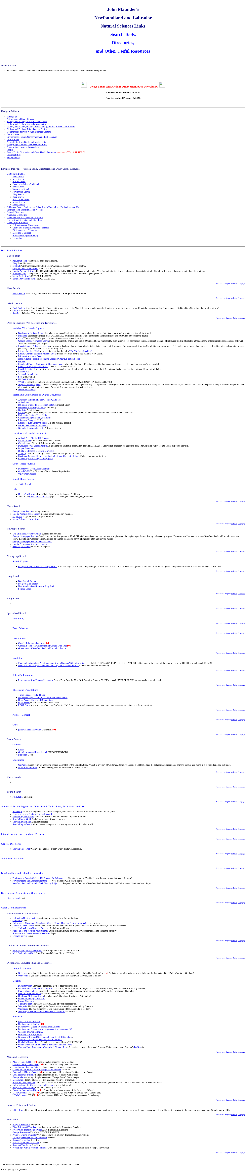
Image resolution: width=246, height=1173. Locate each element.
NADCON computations (24, 1082)
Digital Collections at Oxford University (36, 451)
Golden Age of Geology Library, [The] (35, 458)
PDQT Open (24, 705)
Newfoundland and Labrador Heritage (30, 881)
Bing (15, 263)
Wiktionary (23, 1009)
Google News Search (22, 511)
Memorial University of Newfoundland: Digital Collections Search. (48, 665)
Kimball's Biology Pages (29, 1042)
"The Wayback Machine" (80, 351)
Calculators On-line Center (25, 918)
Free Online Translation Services (27, 1130)
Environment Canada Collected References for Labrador (38, 878)
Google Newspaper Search (25, 536)
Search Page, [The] (21, 849)
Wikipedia (22, 1006)
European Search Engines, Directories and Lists (34, 814)
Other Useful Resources (17, 222)
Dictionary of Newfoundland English (35, 988)
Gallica (21, 412)
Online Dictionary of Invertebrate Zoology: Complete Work (45, 1044)
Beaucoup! (17, 811)
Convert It (17, 920)
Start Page (17, 313)
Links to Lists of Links (39, 496)
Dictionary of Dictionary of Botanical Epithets (39, 1026)
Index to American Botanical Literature (35, 680)
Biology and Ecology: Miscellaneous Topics (27, 129)
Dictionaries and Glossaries (25, 230)
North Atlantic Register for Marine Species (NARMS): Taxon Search (49, 359)
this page (241, 283)
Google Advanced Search (24, 271)
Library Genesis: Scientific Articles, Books (37, 353)
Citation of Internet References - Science (31, 227)
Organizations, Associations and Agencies (25, 147)
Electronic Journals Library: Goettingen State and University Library (49, 456)
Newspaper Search (21, 189)
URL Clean (18, 1110)
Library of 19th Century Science (32, 423)
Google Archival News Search (26, 514)
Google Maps (19, 1077)
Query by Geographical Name (26, 1090)
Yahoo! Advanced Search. (24, 279)
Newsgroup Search (21, 192)
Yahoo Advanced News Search (27, 519)
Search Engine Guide (22, 819)
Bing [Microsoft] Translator (25, 1127)
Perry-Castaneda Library (24, 1087)
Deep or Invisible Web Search (26, 184)
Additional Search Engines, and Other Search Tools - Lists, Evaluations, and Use (43, 207)
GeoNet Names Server (23, 1075)
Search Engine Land (22, 822)
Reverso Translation (21, 1140)
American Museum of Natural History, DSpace (39, 400)
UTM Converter (20, 1092)
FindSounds (18, 797)
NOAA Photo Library (28, 767)
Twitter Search (24, 484)
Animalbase (23, 402)
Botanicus (22, 336)
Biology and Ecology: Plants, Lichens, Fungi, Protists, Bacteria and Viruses (41, 126)
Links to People (14, 898)
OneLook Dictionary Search (31, 996)
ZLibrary (22, 453)
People (10, 150)
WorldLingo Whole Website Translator (30, 1147)
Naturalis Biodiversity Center (31, 428)
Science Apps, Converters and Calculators (31, 933)
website (234, 283)
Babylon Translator (21, 1124)
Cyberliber (23, 443)
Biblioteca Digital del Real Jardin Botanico (37, 405)
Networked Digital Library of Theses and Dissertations (42, 697)
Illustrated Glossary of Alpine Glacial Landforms (40, 1039)
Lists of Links (13, 139)
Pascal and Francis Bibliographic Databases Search (41, 364)
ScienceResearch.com (28, 374)
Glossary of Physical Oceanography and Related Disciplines (45, 1037)
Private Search (19, 181)
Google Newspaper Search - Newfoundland (32, 541)
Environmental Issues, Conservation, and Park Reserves (32, 137)
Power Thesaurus (26, 1001)
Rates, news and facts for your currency (30, 931)
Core (20, 338)
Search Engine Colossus (23, 816)
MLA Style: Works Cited (24, 953)
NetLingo (22, 973)
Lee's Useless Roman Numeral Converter (31, 928)
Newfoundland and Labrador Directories (25, 217)
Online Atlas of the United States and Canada (33, 1085)
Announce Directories (17, 215)
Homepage (12, 116)
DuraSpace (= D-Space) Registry (33, 446)
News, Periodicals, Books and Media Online (27, 142)
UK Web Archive (26, 379)
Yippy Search (19, 293)
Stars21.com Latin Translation (26, 1142)
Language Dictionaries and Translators (30, 1137)
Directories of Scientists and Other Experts (26, 220)
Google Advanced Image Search (32, 752)
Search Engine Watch (22, 824)
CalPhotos (22, 765)
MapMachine (18, 1080)
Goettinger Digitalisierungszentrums (34, 417)
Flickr (20, 749)
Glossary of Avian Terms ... (30, 1032)
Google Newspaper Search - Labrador (30, 544)
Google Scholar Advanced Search (33, 341)
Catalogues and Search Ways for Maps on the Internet (37, 1069)
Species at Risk (13, 155)
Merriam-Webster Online (29, 993)
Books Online (24, 440)
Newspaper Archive (21, 546)
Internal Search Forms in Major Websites (25, 210)
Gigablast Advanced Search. (25, 268)
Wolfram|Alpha (19, 273)
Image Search (19, 202)
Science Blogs (24, 589)
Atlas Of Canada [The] (23, 1062)
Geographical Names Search (25, 1072)
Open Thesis (24, 702)
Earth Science (13, 134)
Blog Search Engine (27, 581)
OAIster (21, 361)
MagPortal (17, 516)
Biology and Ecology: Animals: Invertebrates (27, 121)
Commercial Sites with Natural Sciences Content (29, 132)
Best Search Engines (16, 174)
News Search (18, 186)
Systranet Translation (22, 1145)
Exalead (16, 266)
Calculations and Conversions (26, 225)
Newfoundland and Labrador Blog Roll (36, 586)
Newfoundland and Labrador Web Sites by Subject (35, 883)
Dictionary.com (25, 986)
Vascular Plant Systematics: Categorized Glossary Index (43, 1047)
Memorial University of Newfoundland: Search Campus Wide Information (51, 663)
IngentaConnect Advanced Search (33, 346)
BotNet (137, 1047)
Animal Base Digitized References (33, 438)
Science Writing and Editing (25, 235)
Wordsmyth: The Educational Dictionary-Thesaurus (41, 1011)
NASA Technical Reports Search (33, 425)
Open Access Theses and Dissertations (35, 700)
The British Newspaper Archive (27, 533)
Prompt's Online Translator (25, 1135)
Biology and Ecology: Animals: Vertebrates (26, 124)
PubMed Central (25, 369)
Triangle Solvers (20, 936)
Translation (17, 238)
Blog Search (18, 194)
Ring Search (18, 197)
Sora (20, 377)
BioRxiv (22, 410)
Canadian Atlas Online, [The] (26, 1064)
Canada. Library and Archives (31, 643)
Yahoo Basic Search (22, 276)
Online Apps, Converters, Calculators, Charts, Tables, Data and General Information (50, 923)
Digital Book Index (27, 448)
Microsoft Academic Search (30, 356)
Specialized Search (21, 199)
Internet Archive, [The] (28, 351)
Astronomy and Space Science (20, 119)
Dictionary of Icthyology (29, 1024)
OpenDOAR (24, 471)
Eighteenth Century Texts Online (33, 415)
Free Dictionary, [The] (28, 991)
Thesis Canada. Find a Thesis (31, 695)
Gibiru (15, 310)
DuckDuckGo (19, 308)
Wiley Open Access (27, 474)
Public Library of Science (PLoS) (33, 366)
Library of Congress (27, 420)
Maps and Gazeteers (22, 233)
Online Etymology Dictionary (31, 998)
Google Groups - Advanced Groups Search (37, 566)
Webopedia (23, 975)
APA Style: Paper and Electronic (27, 950)
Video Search (19, 204)
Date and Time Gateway (23, 925)
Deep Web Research (27, 494)
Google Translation (21, 1132)
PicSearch (22, 755)
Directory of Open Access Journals (34, 468)
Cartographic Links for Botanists (27, 1067)
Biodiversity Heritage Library (31, 333)
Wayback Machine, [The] (29, 384)
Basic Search (18, 176)
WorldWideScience (26, 389)
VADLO (22, 382)
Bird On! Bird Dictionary (29, 1021)
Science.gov (23, 371)
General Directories (15, 212)
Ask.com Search (20, 261)
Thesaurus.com (25, 1004)
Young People (13, 157)
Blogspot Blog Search (28, 584)
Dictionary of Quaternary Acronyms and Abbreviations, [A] (45, 1029)
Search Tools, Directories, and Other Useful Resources (31, 152)
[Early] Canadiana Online (29, 729)
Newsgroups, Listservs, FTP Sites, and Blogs (27, 144)
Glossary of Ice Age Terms (30, 1034)
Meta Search (18, 179)
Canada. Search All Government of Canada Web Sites (42, 646)
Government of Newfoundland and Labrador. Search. (42, 648)
